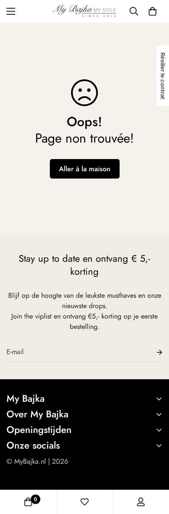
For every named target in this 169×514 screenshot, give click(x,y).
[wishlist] (84, 502)
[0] (152, 11)
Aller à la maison (84, 169)
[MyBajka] (84, 11)
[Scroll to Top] (153, 468)
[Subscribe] (152, 352)
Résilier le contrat (162, 75)
